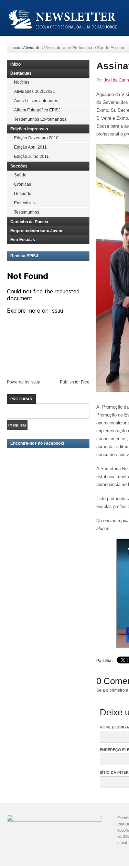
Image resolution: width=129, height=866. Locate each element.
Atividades (33, 47)
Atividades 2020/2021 (34, 91)
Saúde (20, 175)
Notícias (21, 82)
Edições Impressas (29, 129)
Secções (19, 166)
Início (15, 47)
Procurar (21, 399)
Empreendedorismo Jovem (37, 230)
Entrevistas (24, 203)
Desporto (22, 193)
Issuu (35, 382)
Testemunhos (26, 212)
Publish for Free (74, 382)
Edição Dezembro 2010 (36, 138)
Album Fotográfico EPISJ (37, 110)
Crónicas (22, 184)
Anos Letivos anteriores (36, 100)
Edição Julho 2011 (31, 156)
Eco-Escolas (22, 239)
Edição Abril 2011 (30, 147)
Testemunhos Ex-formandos (40, 119)
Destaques (21, 73)
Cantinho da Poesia (29, 221)
